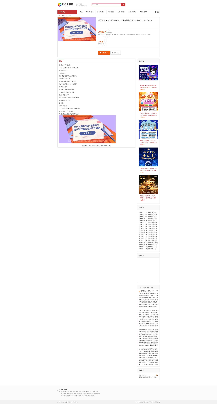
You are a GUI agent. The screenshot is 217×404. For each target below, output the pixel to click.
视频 (151, 270)
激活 (153, 267)
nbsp (151, 277)
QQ (158, 12)
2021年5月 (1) (152, 249)
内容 (151, 272)
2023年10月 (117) (143, 244)
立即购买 (105, 52)
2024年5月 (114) (152, 236)
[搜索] (123, 4)
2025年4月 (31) (143, 226)
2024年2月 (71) (143, 240)
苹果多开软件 (90, 12)
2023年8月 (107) (143, 246)
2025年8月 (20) (143, 222)
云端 (148, 262)
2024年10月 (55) (143, 232)
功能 (140, 260)
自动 (148, 265)
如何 (140, 277)
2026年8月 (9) (143, 212)
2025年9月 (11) (152, 220)
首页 (81, 12)
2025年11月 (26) (152, 218)
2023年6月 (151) (143, 249)
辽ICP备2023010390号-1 (71, 402)
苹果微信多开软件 (144, 270)
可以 (155, 262)
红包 (151, 262)
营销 (140, 272)
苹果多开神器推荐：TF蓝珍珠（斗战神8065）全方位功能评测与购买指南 (148, 142)
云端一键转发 (121, 12)
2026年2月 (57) (143, 216)
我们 (155, 270)
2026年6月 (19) (143, 214)
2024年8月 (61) (143, 234)
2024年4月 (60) (143, 238)
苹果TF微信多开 (143, 275)
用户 (151, 260)
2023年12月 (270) (144, 242)
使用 (148, 277)
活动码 (141, 280)
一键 (144, 260)
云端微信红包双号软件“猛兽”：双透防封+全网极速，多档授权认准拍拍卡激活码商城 (148, 198)
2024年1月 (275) (152, 240)
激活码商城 (157, 402)
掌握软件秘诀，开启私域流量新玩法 (148, 355)
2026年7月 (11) (152, 212)
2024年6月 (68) (143, 236)
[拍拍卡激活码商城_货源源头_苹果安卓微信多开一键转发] (65, 6)
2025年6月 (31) (143, 224)
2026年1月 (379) (152, 216)
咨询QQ (116, 52)
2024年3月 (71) (152, 238)
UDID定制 (111, 12)
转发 (148, 260)
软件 (144, 262)
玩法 (144, 277)
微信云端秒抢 (132, 12)
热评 (148, 287)
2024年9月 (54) (152, 232)
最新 (144, 287)
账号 (154, 275)
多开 (155, 260)
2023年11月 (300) (153, 242)
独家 (147, 272)
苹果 (140, 262)
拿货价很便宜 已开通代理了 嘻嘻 (147, 377)
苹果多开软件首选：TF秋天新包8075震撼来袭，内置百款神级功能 (148, 115)
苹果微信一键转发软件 (145, 267)
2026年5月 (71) (152, 214)
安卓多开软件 (101, 12)
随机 (152, 287)
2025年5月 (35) (152, 224)
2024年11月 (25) (152, 230)
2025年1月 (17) (152, 228)
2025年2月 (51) (143, 228)
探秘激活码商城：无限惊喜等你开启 (148, 360)
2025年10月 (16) (143, 220)
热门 (141, 287)
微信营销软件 (143, 12)
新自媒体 (64, 15)
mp (144, 272)
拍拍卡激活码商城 (145, 402)
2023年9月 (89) (152, 244)
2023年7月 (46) (152, 246)
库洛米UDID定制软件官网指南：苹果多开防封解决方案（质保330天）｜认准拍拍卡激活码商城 (148, 87)
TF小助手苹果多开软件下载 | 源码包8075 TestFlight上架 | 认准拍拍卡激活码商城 (148, 170)
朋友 (140, 265)
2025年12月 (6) (143, 218)
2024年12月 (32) (143, 230)
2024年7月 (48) (152, 234)
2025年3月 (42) (152, 226)
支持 (150, 275)
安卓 (144, 265)
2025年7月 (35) (152, 222)
